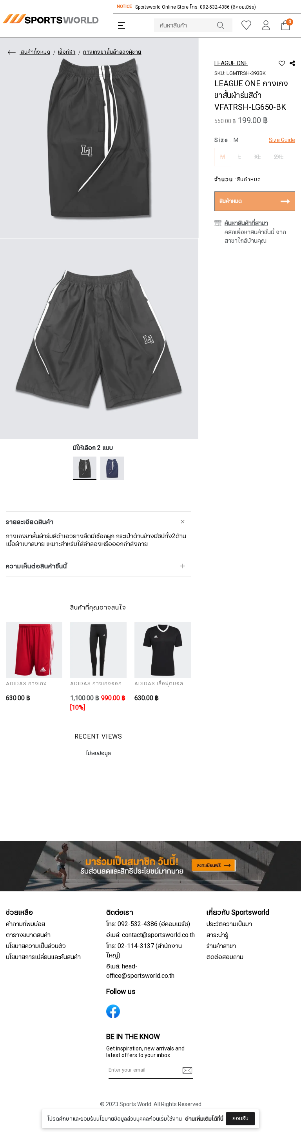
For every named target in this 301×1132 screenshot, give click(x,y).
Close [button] (277, 1121)
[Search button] (224, 25)
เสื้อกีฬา (66, 52)
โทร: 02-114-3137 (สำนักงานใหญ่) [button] (144, 950)
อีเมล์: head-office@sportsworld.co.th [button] (140, 971)
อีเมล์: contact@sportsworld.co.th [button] (150, 935)
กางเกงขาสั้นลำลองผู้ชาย (112, 52)
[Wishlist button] (246, 25)
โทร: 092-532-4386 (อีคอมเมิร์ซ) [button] (148, 924)
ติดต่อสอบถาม (225, 957)
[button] (121, 25)
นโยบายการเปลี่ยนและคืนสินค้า (43, 957)
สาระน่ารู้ (217, 935)
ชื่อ (89, 1068)
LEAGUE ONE (231, 63)
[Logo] (50, 18)
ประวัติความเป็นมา (229, 924)
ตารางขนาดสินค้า (28, 935)
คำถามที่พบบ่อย (25, 924)
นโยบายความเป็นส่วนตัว (36, 946)
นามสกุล (96, 1108)
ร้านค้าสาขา (221, 946)
